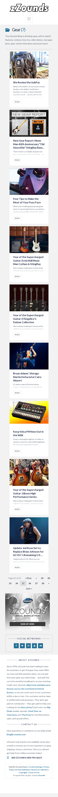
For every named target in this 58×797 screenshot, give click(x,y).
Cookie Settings (35, 767)
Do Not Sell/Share (22, 770)
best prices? (27, 707)
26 (30, 583)
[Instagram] (28, 645)
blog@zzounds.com (16, 734)
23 (10, 583)
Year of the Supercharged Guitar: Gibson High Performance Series (28, 493)
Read (17, 102)
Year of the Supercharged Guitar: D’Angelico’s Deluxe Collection (28, 319)
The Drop (26, 714)
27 (36, 583)
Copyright (23, 772)
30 (43, 583)
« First (28, 578)
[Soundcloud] (40, 645)
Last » (29, 588)
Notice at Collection (39, 770)
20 (48, 578)
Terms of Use (33, 772)
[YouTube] (34, 645)
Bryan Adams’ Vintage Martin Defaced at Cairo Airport (27, 377)
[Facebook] (16, 645)
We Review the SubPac (26, 82)
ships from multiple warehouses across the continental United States (29, 689)
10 (42, 578)
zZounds (41, 775)
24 (16, 583)
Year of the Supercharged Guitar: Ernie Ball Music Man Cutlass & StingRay (28, 260)
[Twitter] (22, 645)
